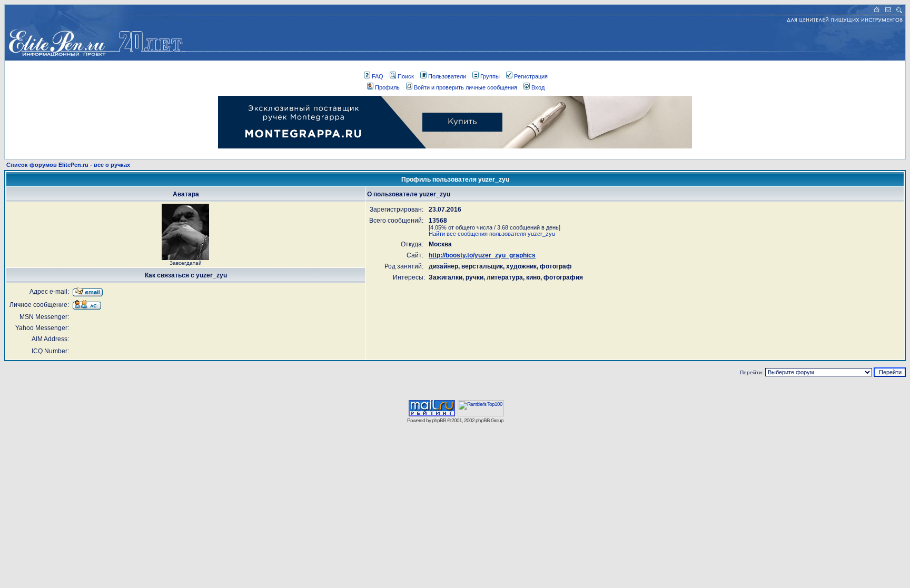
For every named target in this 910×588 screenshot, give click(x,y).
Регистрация (531, 76)
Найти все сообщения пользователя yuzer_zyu (492, 234)
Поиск (406, 76)
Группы (490, 76)
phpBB (439, 420)
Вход (538, 87)
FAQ (377, 76)
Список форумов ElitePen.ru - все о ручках (68, 165)
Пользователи (447, 76)
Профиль (387, 87)
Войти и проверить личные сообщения (465, 87)
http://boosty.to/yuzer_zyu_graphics (482, 255)
